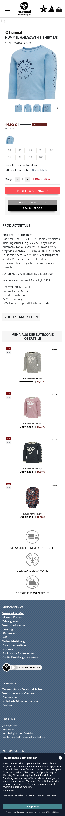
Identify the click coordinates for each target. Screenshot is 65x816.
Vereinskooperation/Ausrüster (18, 693)
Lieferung (7, 629)
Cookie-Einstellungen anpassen (20, 657)
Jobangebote (9, 725)
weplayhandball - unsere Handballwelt (24, 737)
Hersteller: (10, 287)
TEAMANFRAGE (32, 208)
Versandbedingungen (14, 625)
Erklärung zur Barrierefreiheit (18, 653)
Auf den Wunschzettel (34, 202)
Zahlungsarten (10, 621)
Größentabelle (40, 170)
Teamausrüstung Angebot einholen (22, 689)
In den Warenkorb (32, 191)
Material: (8, 273)
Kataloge (7, 705)
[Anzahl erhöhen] (27, 179)
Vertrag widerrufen (13, 613)
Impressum (8, 649)
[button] (7, 9)
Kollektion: (10, 280)
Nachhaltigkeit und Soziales (17, 733)
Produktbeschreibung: (18, 235)
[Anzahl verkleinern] (17, 179)
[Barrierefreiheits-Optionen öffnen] (6, 667)
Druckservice (9, 697)
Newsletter (8, 729)
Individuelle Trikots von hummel (20, 701)
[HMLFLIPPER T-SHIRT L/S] (32, 366)
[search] (32, 21)
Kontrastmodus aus (29, 667)
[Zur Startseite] (24, 9)
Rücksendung (10, 633)
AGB (5, 637)
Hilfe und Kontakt (12, 617)
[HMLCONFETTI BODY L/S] (32, 502)
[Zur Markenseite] (13, 33)
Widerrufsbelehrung (13, 641)
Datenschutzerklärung (14, 645)
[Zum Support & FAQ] (44, 8)
